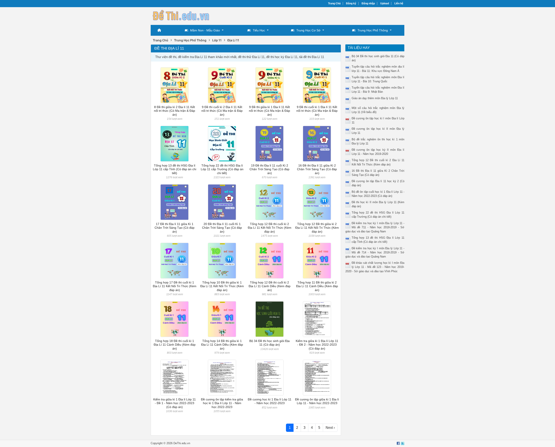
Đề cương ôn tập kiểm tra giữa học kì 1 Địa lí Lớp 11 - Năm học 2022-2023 (222, 403)
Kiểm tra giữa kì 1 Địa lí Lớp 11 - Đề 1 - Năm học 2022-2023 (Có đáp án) (174, 403)
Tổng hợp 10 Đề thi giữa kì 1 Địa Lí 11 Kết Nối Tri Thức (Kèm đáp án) (222, 286)
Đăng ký (351, 3)
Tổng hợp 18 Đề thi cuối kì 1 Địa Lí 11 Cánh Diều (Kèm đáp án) (175, 344)
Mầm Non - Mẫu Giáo (205, 30)
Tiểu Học (259, 30)
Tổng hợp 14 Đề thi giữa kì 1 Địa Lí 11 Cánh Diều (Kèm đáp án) (222, 344)
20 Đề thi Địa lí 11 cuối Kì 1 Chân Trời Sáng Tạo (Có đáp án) (222, 227)
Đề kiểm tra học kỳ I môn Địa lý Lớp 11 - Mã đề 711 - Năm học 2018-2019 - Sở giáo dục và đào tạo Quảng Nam (375, 227)
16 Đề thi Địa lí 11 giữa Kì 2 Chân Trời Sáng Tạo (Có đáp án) (317, 169)
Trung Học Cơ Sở (308, 30)
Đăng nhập (368, 3)
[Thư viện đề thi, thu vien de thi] (181, 15)
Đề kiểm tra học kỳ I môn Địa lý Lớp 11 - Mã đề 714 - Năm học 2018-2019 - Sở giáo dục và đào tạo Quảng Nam (375, 252)
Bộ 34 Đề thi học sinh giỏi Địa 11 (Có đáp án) (269, 342)
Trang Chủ (334, 3)
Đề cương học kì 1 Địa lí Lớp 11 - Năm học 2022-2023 (269, 401)
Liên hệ (398, 3)
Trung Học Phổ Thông (372, 30)
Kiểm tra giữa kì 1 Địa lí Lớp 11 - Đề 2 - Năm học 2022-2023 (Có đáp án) (317, 344)
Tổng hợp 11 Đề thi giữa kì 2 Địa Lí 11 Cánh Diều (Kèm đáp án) (317, 286)
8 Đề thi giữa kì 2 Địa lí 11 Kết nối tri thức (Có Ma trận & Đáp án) (174, 110)
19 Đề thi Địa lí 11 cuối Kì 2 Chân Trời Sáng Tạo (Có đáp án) (269, 169)
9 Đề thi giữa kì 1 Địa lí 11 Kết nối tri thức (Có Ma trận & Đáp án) (269, 110)
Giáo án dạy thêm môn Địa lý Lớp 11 (375, 98)
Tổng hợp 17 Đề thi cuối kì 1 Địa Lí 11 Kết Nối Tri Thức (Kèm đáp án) (174, 286)
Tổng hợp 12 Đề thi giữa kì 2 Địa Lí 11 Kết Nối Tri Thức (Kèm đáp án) (317, 227)
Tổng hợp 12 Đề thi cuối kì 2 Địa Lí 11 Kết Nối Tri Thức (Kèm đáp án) (269, 227)
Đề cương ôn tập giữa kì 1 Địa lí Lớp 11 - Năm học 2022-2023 (317, 401)
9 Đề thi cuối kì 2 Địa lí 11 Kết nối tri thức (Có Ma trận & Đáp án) (222, 110)
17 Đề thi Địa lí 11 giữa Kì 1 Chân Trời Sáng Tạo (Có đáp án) (174, 227)
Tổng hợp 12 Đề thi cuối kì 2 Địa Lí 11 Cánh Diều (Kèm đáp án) (270, 286)
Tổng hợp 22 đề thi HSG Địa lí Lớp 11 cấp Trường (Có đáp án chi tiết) (222, 169)
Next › (330, 427)
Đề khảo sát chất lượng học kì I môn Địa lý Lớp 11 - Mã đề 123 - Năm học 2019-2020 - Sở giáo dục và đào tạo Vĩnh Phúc (375, 267)
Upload (384, 3)
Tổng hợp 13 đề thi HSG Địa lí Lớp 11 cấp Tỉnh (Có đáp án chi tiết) (174, 169)
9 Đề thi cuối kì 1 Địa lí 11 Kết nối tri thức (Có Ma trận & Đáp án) (317, 110)
